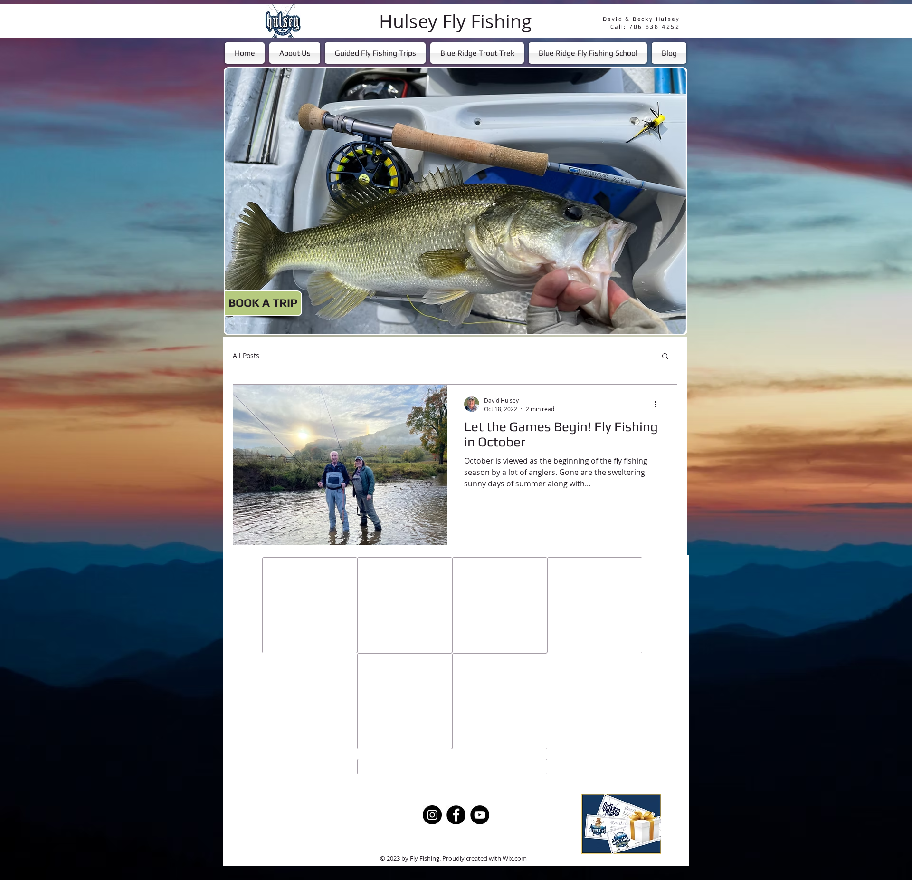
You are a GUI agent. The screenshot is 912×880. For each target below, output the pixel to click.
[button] (665, 357)
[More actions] (658, 404)
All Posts (246, 355)
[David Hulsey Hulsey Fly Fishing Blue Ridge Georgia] (432, 814)
